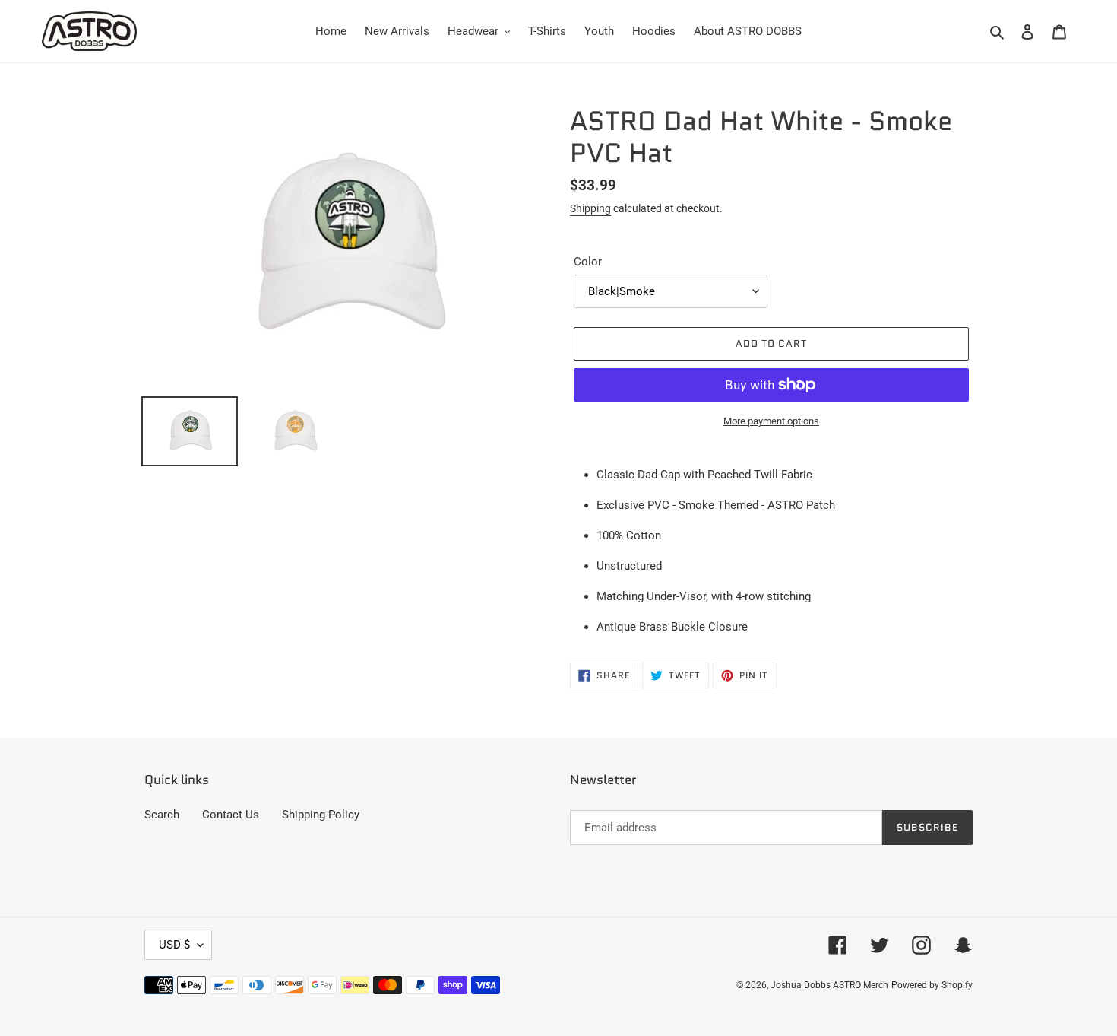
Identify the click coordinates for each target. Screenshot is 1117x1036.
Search (161, 814)
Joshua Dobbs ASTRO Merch (829, 985)
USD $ (174, 945)
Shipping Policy (320, 814)
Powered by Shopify (932, 985)
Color (588, 262)
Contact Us (230, 814)
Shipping (590, 208)
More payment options (771, 421)
